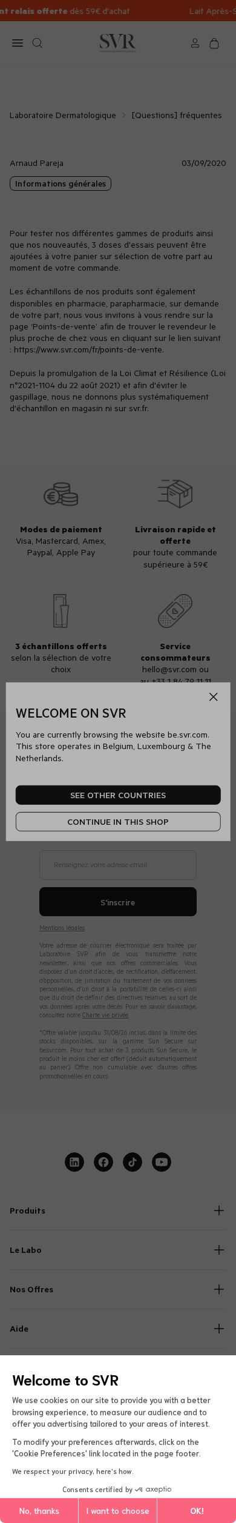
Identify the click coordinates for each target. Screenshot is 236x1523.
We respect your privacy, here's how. (73, 1470)
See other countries (118, 795)
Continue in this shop (118, 821)
